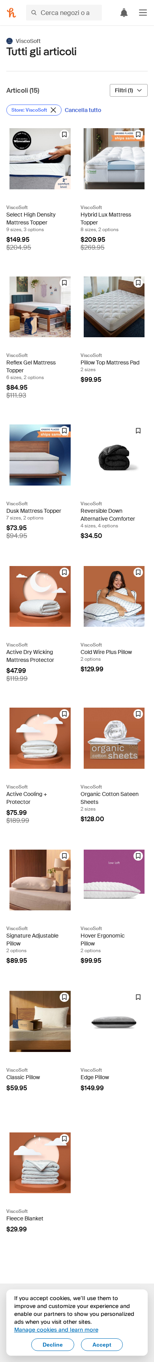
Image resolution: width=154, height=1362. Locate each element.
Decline (53, 1344)
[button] (143, 12)
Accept (101, 1344)
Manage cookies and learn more (56, 1329)
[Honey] (11, 12)
